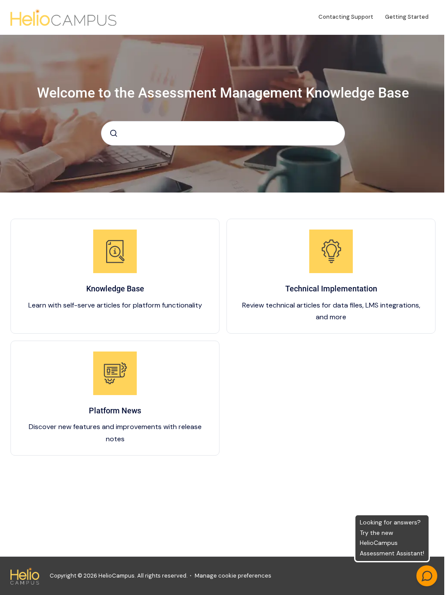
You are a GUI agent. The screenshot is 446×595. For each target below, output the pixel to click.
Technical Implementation (331, 288)
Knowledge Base (115, 288)
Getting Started (407, 16)
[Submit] (114, 133)
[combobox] (223, 133)
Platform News (115, 410)
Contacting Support (345, 16)
